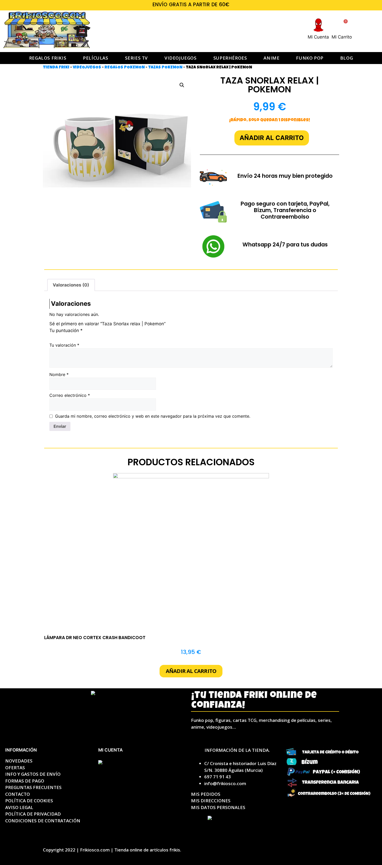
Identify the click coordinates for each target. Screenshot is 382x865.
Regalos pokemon (124, 68)
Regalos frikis (47, 58)
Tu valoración (64, 345)
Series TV (136, 58)
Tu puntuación (66, 330)
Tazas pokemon (165, 68)
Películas (95, 58)
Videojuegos (180, 58)
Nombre (59, 374)
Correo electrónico (69, 395)
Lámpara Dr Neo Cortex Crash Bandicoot (95, 637)
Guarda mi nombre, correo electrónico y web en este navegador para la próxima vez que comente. (152, 416)
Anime (271, 58)
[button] (182, 85)
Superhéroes (230, 58)
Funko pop (309, 58)
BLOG (346, 58)
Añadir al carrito (272, 138)
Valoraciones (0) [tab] (71, 285)
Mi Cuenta (318, 37)
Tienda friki (56, 68)
